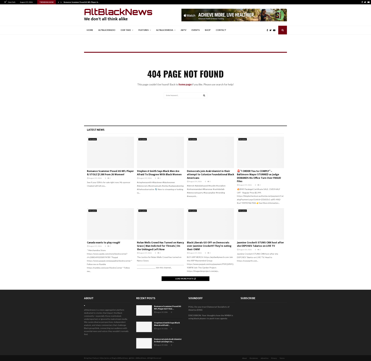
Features (143, 30)
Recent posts (145, 298)
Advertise (264, 358)
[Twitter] (365, 2)
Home (90, 30)
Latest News (95, 129)
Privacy (274, 358)
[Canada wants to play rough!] (110, 224)
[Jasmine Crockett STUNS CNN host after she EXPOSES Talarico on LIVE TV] (260, 224)
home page (185, 84)
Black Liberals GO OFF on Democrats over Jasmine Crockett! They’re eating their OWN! (209, 246)
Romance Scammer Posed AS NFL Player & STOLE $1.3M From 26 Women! (110, 173)
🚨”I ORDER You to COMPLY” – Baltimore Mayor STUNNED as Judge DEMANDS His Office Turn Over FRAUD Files (259, 176)
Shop (208, 30)
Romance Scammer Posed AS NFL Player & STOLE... (167, 307)
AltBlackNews (118, 11)
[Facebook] (362, 2)
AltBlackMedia (164, 30)
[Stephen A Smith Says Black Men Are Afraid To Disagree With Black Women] (160, 152)
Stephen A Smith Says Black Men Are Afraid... (167, 324)
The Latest (92, 139)
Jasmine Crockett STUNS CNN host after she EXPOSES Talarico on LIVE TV (260, 244)
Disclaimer (254, 358)
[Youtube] (369, 2)
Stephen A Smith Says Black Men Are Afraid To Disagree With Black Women (159, 173)
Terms (282, 358)
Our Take (126, 30)
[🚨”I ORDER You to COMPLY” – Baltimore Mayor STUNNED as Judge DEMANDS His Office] (260, 152)
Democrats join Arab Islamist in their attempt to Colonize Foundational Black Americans (210, 174)
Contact (221, 30)
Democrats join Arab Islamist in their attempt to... (168, 340)
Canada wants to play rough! (103, 242)
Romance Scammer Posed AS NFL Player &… (81, 2)
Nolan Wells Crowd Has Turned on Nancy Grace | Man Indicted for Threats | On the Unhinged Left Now (160, 246)
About (88, 298)
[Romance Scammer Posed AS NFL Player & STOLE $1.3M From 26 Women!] (110, 152)
